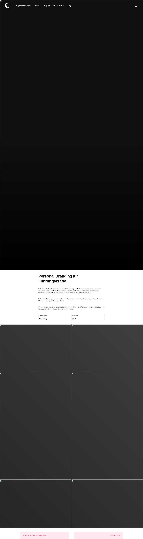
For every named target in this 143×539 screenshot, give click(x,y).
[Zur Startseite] (7, 5)
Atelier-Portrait (58, 6)
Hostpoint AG (114, 535)
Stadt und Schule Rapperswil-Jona (35, 535)
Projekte (47, 6)
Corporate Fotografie (23, 6)
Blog (69, 6)
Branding (37, 6)
